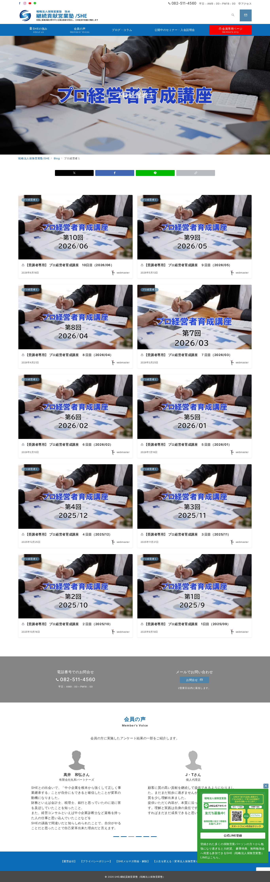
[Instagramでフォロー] (25, 3)
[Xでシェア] (74, 173)
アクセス (246, 3)
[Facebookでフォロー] (19, 3)
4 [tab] (139, 836)
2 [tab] (124, 836)
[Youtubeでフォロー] (30, 3)
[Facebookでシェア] (114, 173)
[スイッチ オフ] (233, 15)
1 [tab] (116, 836)
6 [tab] (154, 836)
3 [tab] (131, 836)
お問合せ (192, 680)
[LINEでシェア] (155, 173)
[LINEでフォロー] (35, 3)
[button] (195, 173)
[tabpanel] (76, 790)
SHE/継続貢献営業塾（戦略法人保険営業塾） (139, 876)
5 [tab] (146, 836)
